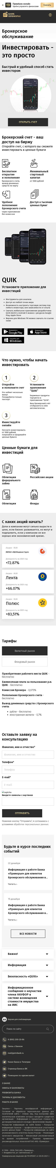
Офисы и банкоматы (13, 1088)
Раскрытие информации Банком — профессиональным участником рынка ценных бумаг (28, 1127)
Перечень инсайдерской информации (33, 1109)
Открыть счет (28, 122)
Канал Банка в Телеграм (19, 1062)
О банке (6, 1083)
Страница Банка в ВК (17, 1069)
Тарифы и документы (13, 1097)
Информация (17, 965)
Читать (12, 884)
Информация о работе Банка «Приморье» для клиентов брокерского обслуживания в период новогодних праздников (27, 873)
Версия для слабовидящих (19, 1019)
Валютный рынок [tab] (25, 650)
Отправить (22, 813)
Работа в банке (10, 1102)
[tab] (28, 954)
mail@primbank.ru (16, 1053)
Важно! (13, 954)
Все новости (28, 933)
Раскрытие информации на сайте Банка (21, 1125)
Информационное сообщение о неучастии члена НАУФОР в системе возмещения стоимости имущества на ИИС (24, 996)
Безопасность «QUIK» (23, 976)
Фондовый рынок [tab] (24, 661)
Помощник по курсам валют (21, 1075)
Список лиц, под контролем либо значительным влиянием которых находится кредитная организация (28, 1116)
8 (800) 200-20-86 (16, 1039)
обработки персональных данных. (31, 824)
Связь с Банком (15, 1046)
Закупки (6, 1109)
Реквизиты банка (11, 1093)
